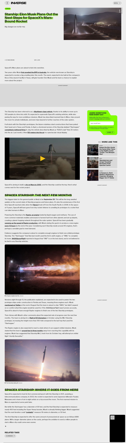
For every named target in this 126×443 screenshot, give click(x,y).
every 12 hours (10, 226)
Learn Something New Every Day (97, 113)
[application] (42, 159)
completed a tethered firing (15, 130)
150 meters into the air (35, 132)
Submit (109, 132)
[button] (42, 158)
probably (29, 412)
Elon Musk (9, 436)
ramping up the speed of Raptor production (21, 223)
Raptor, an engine (32, 215)
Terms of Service (95, 128)
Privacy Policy (104, 128)
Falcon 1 (36, 205)
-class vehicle (43, 112)
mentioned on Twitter (13, 305)
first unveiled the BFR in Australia (33, 72)
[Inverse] (19, 3)
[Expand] (111, 416)
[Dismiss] (123, 416)
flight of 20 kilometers (38, 318)
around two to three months (32, 331)
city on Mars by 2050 (33, 185)
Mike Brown (11, 60)
